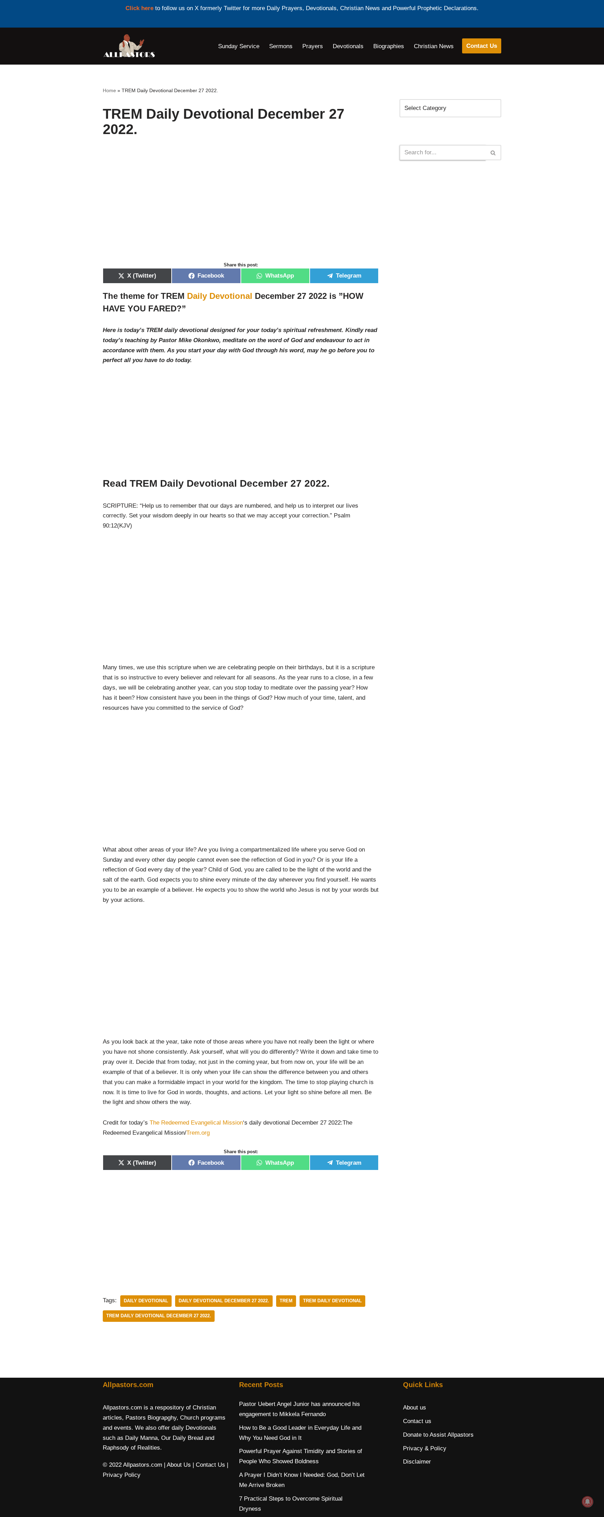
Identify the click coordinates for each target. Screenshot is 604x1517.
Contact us (417, 1421)
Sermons (281, 46)
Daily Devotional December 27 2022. (224, 1300)
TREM (286, 1300)
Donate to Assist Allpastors (438, 1434)
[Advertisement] (241, 207)
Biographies (388, 46)
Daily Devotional (219, 296)
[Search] (493, 152)
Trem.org (198, 1132)
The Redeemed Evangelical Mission (196, 1122)
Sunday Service (238, 46)
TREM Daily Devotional (332, 1300)
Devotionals (348, 46)
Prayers (312, 46)
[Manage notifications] (587, 1501)
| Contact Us (209, 1464)
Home (109, 90)
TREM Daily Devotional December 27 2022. (158, 1315)
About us (414, 1407)
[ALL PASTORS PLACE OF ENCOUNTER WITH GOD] (129, 46)
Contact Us (481, 46)
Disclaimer (417, 1461)
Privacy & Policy (424, 1448)
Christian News (434, 46)
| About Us (177, 1464)
